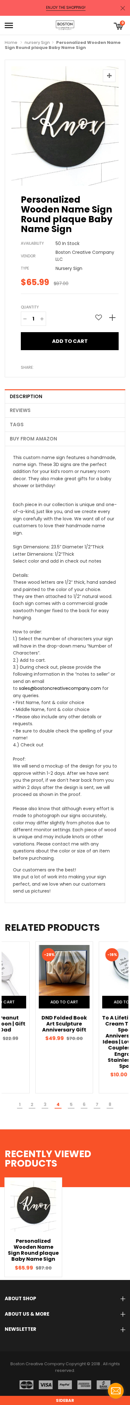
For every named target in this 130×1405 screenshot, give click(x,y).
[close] (123, 8)
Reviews (20, 410)
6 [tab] (84, 1104)
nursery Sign (37, 42)
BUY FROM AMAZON (33, 438)
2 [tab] (32, 1104)
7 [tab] (97, 1104)
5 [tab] (71, 1104)
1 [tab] (20, 1104)
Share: (27, 367)
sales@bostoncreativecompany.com (60, 688)
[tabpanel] (33, 1017)
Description (26, 396)
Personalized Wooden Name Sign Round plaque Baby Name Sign (33, 1250)
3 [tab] (45, 1104)
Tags (17, 424)
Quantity (30, 307)
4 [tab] (58, 1104)
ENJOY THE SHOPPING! (66, 7)
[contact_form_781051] (116, 1391)
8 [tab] (110, 1104)
